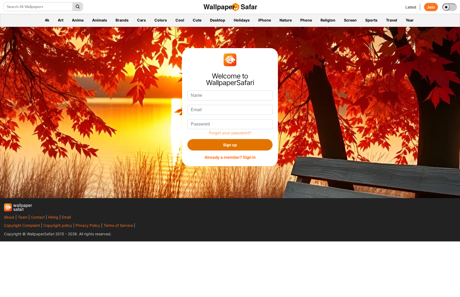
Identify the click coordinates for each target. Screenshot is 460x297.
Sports (371, 20)
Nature (286, 20)
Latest (410, 7)
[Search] (77, 6)
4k (47, 20)
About (9, 217)
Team (22, 217)
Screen (350, 20)
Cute (197, 20)
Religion (328, 20)
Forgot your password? (230, 132)
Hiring (53, 217)
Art (60, 20)
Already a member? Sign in (230, 157)
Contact (38, 217)
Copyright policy (57, 225)
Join (431, 7)
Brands (122, 20)
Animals (99, 20)
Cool (179, 20)
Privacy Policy (88, 225)
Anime (78, 20)
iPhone (264, 20)
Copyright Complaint (22, 225)
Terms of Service (118, 225)
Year (410, 20)
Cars (141, 20)
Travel (391, 20)
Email (66, 217)
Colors (160, 20)
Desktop (217, 20)
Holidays (242, 20)
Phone (306, 20)
